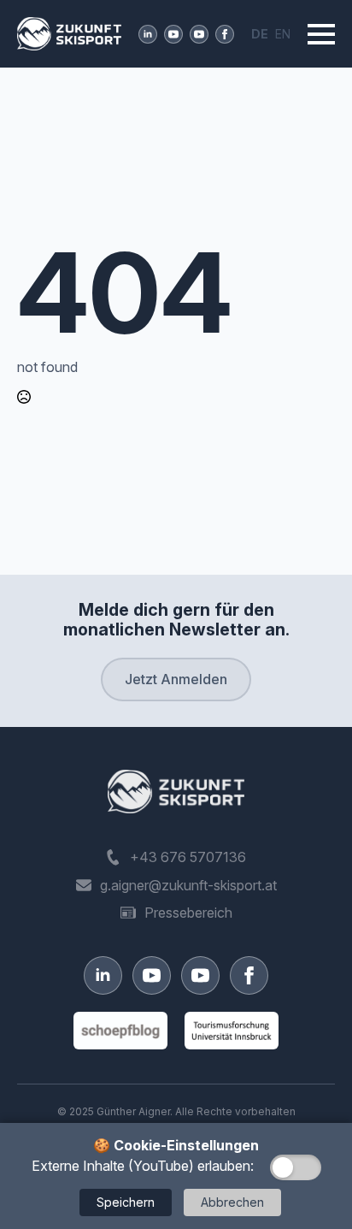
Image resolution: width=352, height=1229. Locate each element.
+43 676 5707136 (188, 857)
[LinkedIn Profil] (147, 34)
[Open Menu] (321, 34)
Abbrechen (232, 1202)
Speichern (126, 1202)
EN (282, 34)
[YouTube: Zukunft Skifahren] (173, 34)
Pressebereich (188, 912)
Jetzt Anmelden (176, 679)
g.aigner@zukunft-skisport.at (188, 885)
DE (259, 34)
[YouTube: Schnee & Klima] (199, 34)
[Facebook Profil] (224, 34)
